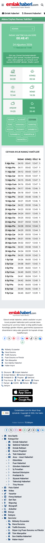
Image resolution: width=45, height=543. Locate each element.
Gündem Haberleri (21, 466)
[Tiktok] (31, 338)
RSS (7, 413)
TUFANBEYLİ (15, 134)
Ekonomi (7, 372)
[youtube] (20, 430)
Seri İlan (12, 500)
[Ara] (42, 5)
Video (11, 490)
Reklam (26, 383)
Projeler (20, 378)
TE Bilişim (29, 422)
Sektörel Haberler (20, 445)
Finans (36, 380)
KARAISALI (20, 125)
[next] (38, 430)
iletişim (7, 386)
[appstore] (22, 392)
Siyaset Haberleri (20, 478)
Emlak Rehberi (9, 375)
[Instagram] (18, 338)
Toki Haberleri (19, 454)
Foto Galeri (13, 487)
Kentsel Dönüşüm (26, 375)
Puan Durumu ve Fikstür (14, 357)
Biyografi (12, 506)
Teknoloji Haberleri (21, 481)
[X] (9, 338)
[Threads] (36, 338)
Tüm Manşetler (11, 360)
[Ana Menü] (3, 5)
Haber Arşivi (10, 365)
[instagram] (15, 430)
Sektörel (31, 378)
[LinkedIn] (22, 338)
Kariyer (6, 383)
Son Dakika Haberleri (13, 363)
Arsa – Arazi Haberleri (22, 457)
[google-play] (22, 399)
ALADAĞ (21, 120)
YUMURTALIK (29, 134)
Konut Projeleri (19, 451)
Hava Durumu (10, 352)
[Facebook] (5, 338)
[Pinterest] (14, 338)
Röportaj (12, 503)
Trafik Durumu (10, 355)
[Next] (40, 338)
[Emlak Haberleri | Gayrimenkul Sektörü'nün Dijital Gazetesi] (22, 5)
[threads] (33, 430)
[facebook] (6, 430)
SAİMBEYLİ (32, 129)
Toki (18, 380)
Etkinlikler (17, 460)
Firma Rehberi (15, 497)
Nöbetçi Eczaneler (12, 349)
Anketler (12, 509)
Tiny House (8, 380)
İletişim (11, 515)
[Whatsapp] (22, 342)
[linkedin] (42, 430)
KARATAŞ (32, 125)
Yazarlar (12, 493)
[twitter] (11, 430)
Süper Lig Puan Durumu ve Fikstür (28, 530)
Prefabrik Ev (9, 378)
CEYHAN (32, 120)
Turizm (27, 380)
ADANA (11, 120)
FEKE (10, 125)
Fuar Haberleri (19, 463)
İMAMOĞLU (22, 139)
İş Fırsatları (17, 469)
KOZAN (10, 129)
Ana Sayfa (12, 436)
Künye (35, 383)
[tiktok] (29, 430)
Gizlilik (16, 383)
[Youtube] (27, 338)
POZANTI (20, 129)
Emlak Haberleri (11, 13)
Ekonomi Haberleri (32, 13)
